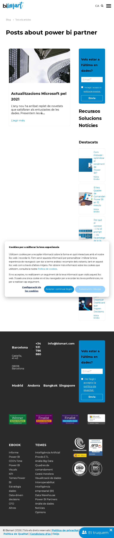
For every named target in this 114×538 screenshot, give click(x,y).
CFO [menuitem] (11, 503)
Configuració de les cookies (31, 289)
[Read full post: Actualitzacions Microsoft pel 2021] (39, 66)
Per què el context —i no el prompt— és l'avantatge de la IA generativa (99, 232)
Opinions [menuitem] (40, 512)
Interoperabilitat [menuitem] (45, 482)
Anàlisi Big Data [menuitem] (44, 461)
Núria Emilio (96, 178)
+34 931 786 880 (38, 349)
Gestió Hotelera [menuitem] (44, 474)
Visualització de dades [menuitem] (48, 478)
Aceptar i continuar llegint (59, 289)
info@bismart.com (61, 343)
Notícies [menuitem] (88, 125)
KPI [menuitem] (11, 474)
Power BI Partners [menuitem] (46, 499)
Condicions (37, 534)
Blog (8, 19)
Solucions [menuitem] (90, 118)
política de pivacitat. (92, 91)
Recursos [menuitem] (89, 111)
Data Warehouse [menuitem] (45, 495)
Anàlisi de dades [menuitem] (44, 503)
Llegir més (18, 120)
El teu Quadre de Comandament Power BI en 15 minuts (102, 196)
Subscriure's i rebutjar (90, 289)
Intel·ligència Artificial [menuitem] (47, 452)
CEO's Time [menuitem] (15, 461)
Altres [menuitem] (12, 508)
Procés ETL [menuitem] (42, 456)
